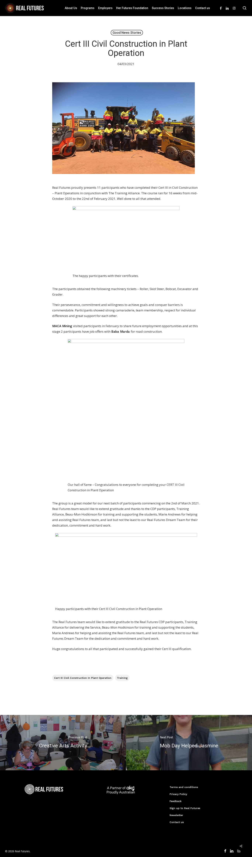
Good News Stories (127, 33)
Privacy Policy (178, 794)
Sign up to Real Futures (185, 808)
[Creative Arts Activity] (63, 742)
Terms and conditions (184, 787)
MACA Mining (62, 326)
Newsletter (176, 815)
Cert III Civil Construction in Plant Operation (82, 677)
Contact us (177, 822)
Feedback (176, 801)
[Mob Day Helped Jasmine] (189, 742)
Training (122, 677)
